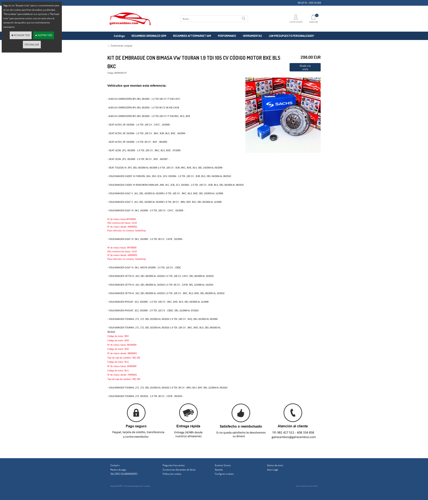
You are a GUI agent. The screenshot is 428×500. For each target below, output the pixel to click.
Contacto (115, 465)
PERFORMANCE (227, 35)
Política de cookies (172, 473)
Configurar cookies (224, 473)
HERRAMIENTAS (252, 35)
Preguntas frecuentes (174, 465)
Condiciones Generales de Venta (179, 469)
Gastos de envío (275, 465)
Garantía (219, 469)
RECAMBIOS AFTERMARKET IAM (192, 35)
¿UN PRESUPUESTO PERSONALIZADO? (291, 35)
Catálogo (119, 35)
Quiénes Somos (223, 465)
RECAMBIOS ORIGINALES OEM (149, 35)
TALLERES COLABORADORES (124, 473)
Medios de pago (118, 469)
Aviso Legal (272, 469)
